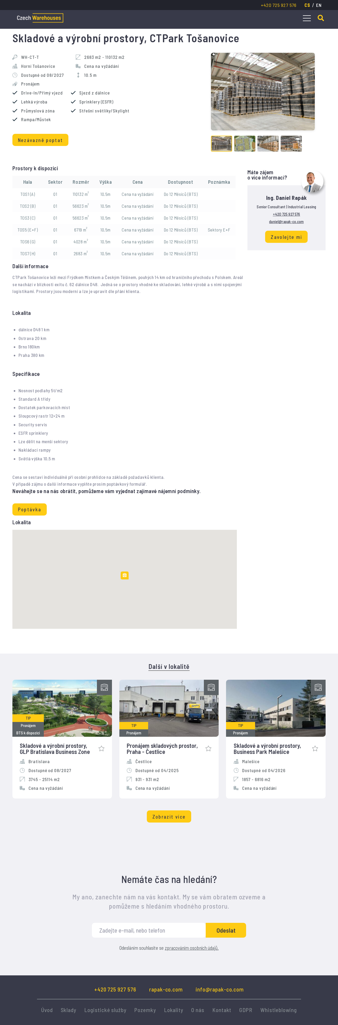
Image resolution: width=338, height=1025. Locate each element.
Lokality (174, 1010)
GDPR (245, 1010)
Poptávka (29, 509)
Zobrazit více (169, 817)
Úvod (47, 1010)
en (319, 5)
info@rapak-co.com (220, 989)
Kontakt (222, 1010)
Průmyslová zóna (38, 110)
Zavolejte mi (286, 237)
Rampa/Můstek (36, 119)
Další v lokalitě (169, 666)
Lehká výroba (34, 102)
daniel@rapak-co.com (286, 221)
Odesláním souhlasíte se (169, 948)
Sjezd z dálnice (94, 93)
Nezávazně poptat (40, 140)
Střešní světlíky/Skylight (104, 110)
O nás (197, 1010)
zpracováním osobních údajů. (192, 948)
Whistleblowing (278, 1010)
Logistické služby (105, 1010)
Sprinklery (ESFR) (96, 102)
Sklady (69, 1010)
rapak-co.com (166, 989)
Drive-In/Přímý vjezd (42, 93)
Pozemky (145, 1010)
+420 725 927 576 (278, 5)
